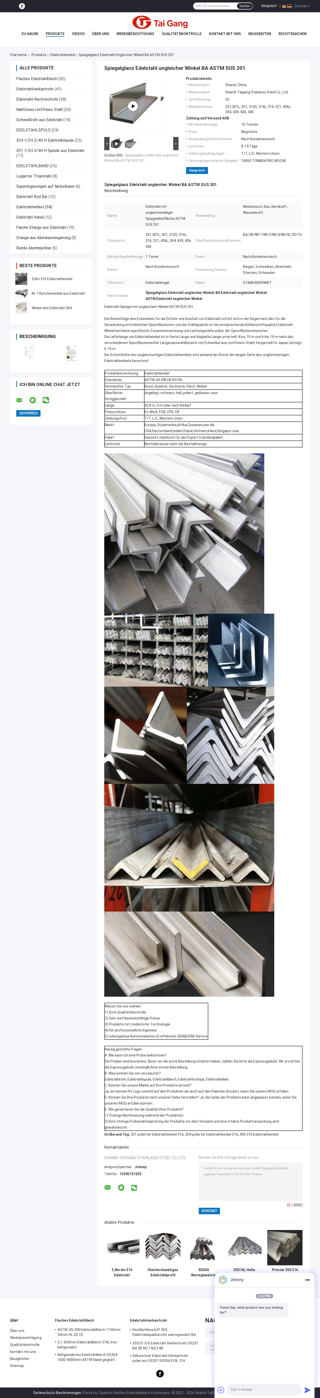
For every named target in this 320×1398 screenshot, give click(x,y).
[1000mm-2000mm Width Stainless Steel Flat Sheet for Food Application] (133, 106)
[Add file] (221, 1389)
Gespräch (269, 6)
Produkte (55, 34)
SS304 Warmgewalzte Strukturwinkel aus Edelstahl (203, 1272)
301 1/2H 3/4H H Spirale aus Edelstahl (50, 150)
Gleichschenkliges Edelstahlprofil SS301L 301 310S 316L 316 (163, 1272)
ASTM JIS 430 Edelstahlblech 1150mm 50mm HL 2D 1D (89, 1332)
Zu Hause (29, 34)
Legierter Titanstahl (34, 176)
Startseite (18, 55)
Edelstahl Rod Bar (32, 196)
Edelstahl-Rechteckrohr (37, 99)
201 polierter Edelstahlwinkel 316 (157, 1134)
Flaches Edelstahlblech (36, 78)
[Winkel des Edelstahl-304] (21, 308)
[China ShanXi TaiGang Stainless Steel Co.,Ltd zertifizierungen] (30, 354)
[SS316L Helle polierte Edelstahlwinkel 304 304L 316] (244, 1247)
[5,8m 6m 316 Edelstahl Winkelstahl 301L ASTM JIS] (122, 1247)
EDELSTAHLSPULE (33, 130)
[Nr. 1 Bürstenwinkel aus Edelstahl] (21, 293)
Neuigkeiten (259, 34)
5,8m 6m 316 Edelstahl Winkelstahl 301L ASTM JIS (122, 1272)
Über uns (100, 34)
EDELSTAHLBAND (32, 165)
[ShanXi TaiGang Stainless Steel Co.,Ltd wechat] (49, 400)
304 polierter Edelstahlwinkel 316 (211, 1134)
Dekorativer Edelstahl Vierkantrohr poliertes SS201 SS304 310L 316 (160, 1358)
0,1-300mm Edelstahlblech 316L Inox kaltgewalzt (87, 1344)
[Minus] (307, 1280)
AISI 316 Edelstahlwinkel (259, 1134)
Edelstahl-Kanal (30, 217)
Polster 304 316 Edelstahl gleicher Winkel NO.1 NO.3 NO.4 (285, 1272)
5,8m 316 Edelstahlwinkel (52, 279)
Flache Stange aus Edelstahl (41, 227)
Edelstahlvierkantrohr (35, 89)
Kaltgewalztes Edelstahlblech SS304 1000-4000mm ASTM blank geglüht (87, 1357)
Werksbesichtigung (135, 34)
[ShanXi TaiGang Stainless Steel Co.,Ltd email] (22, 400)
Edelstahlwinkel (62, 55)
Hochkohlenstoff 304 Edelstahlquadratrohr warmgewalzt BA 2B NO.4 (164, 1333)
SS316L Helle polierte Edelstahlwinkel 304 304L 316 (244, 1272)
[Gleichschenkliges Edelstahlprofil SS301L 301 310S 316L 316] (162, 1247)
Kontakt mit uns (225, 34)
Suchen (245, 6)
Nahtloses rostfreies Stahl (39, 109)
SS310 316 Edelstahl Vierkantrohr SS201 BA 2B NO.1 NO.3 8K (165, 1345)
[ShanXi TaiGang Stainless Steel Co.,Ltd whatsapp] (36, 400)
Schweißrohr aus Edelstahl (39, 119)
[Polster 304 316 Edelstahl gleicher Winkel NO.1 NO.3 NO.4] (284, 1247)
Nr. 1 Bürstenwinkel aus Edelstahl (58, 293)
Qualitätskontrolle (182, 34)
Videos (78, 34)
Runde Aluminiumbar (33, 248)
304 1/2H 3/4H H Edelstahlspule (45, 140)
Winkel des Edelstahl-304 (52, 308)
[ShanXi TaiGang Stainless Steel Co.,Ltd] (160, 22)
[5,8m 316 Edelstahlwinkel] (21, 279)
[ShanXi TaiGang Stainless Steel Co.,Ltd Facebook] (22, 6)
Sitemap (17, 1366)
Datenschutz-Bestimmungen (57, 1393)
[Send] (308, 1389)
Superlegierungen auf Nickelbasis (45, 186)
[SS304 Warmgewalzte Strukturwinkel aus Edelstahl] (203, 1247)
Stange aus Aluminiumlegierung (43, 237)
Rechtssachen (292, 34)
